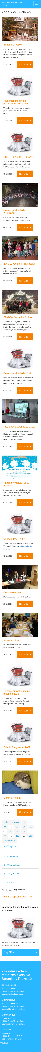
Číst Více (23, 64)
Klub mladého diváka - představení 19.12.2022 (16, 102)
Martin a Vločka (11, 797)
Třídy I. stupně (13, 865)
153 (30, 836)
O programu (12, 856)
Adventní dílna (11, 640)
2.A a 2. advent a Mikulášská (19, 263)
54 (24, 827)
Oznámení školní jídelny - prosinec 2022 (17, 692)
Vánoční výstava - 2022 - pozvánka (17, 484)
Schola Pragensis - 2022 (16, 747)
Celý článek (10, 952)
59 (24, 831)
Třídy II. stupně (14, 874)
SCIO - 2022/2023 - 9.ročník (18, 157)
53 (17, 827)
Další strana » (9, 840)
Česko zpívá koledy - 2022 (18, 373)
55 (31, 827)
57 (10, 831)
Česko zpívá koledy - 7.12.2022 (14, 212)
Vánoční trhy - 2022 (14, 539)
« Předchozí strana (11, 822)
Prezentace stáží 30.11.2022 (19, 426)
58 (17, 831)
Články (10, 882)
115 (17, 836)
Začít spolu (10, 846)
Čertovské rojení (12, 592)
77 (5, 836)
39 (5, 827)
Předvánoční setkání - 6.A (17, 317)
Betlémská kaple (12, 44)
